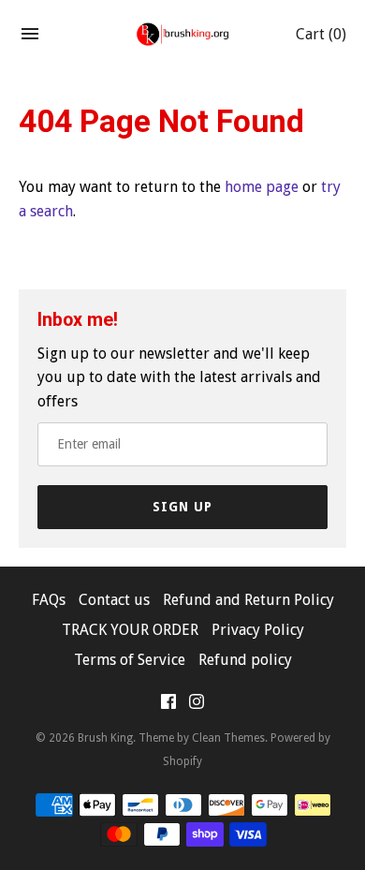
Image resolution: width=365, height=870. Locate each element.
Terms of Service (129, 660)
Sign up (182, 506)
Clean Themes (228, 738)
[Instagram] (196, 706)
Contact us (114, 600)
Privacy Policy (258, 630)
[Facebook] (168, 706)
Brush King (105, 738)
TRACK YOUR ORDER (130, 630)
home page (262, 187)
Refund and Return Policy (248, 600)
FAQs (49, 600)
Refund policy (245, 660)
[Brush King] (182, 34)
